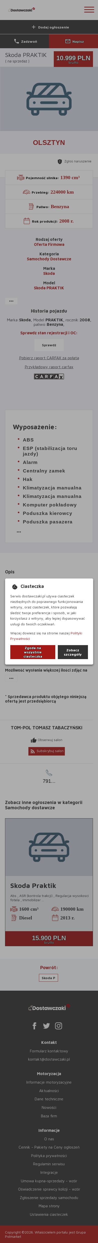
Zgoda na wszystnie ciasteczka (32, 652)
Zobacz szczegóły (73, 652)
